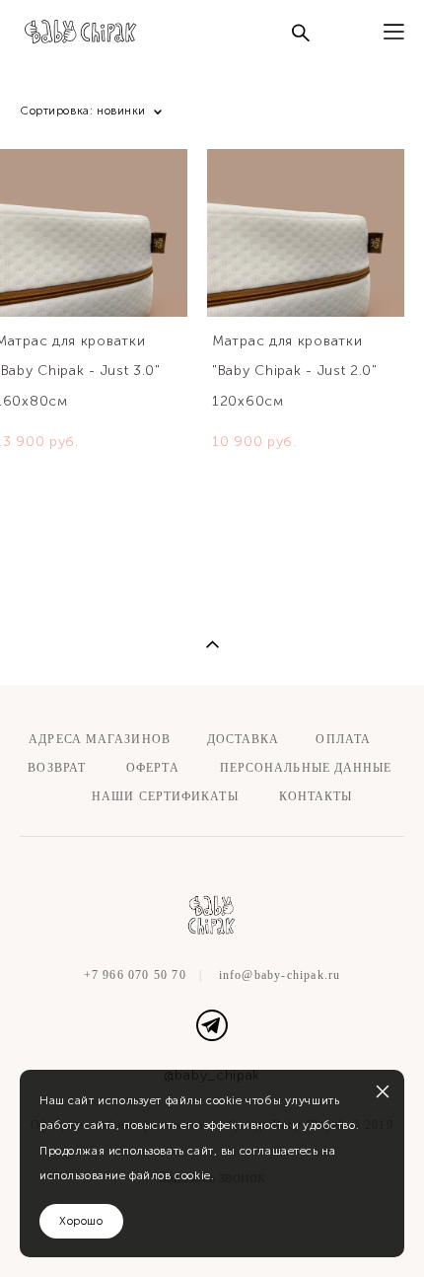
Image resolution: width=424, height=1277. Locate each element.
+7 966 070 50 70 (135, 975)
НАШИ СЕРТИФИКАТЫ (165, 796)
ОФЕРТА (152, 768)
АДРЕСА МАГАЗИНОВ (98, 739)
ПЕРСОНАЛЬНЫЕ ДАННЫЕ (306, 768)
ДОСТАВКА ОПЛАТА (289, 739)
